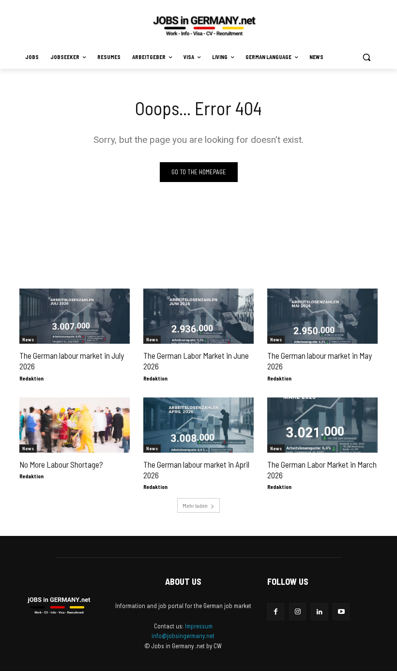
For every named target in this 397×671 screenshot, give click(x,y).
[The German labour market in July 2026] (74, 316)
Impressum (199, 626)
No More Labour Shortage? (61, 464)
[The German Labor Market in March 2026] (322, 425)
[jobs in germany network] (204, 25)
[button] (366, 57)
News (28, 339)
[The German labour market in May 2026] (322, 316)
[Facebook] (275, 611)
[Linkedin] (319, 611)
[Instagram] (297, 611)
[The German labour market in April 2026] (198, 425)
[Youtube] (341, 611)
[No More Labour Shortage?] (74, 425)
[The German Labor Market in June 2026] (198, 316)
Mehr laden (195, 505)
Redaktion (31, 378)
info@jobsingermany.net (183, 636)
